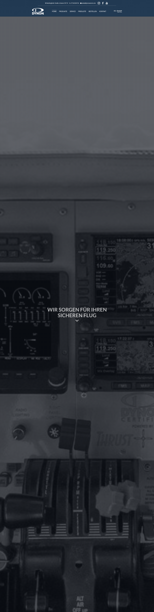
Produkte (63, 11)
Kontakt (102, 11)
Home (54, 11)
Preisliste (82, 11)
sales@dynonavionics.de (89, 3)
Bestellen (93, 11)
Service (73, 11)
